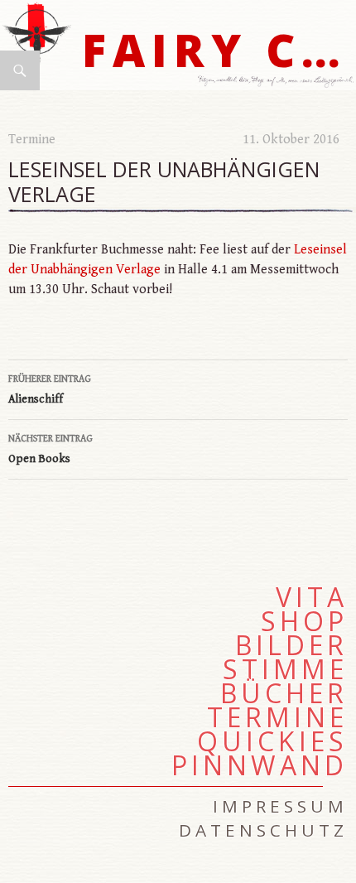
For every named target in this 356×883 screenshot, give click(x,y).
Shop (304, 621)
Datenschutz (263, 830)
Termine (31, 139)
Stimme (285, 669)
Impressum (280, 806)
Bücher (284, 693)
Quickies (272, 741)
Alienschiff (49, 390)
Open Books (50, 449)
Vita (312, 597)
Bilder (291, 645)
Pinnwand (259, 765)
